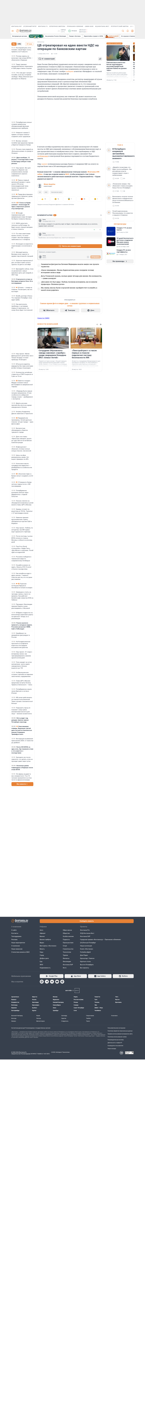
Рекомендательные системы (116, 1039)
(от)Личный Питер (30, 26)
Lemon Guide (89, 26)
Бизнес (42, 936)
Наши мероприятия (18, 943)
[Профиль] (132, 31)
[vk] (52, 982)
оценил (44, 164)
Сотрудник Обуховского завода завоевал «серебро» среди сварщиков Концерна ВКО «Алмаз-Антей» (52, 354)
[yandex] (62, 982)
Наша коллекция (86, 946)
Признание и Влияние (75, 26)
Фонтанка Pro (85, 930)
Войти (44, 257)
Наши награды (112, 1048)
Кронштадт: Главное (87, 958)
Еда (41, 961)
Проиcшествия (68, 943)
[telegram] (47, 982)
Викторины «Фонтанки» (48, 946)
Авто (41, 930)
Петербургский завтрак (120, 26)
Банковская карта (56, 192)
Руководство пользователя (115, 1045)
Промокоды (120, 224)
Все (14, 44)
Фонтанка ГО (43, 26)
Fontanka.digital (85, 952)
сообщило (70, 71)
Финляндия (67, 961)
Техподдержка (16, 936)
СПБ (19, 44)
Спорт (65, 946)
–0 (100, 229)
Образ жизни (67, 930)
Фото (64, 968)
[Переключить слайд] (133, 53)
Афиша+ (43, 933)
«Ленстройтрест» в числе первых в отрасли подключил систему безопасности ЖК (84, 354)
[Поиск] (123, 31)
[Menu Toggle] (12, 31)
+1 (94, 241)
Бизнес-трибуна (45, 939)
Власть (42, 949)
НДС (46, 192)
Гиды (41, 952)
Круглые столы (85, 961)
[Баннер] (36, 36)
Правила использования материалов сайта (120, 1034)
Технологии (67, 952)
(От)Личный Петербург (88, 943)
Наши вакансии (16, 949)
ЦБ (40, 192)
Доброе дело (44, 958)
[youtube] (57, 982)
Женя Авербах (49, 184)
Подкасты (66, 939)
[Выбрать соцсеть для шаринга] (100, 59)
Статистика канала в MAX (20, 952)
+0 (94, 229)
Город (42, 955)
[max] (42, 982)
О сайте (14, 930)
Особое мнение (68, 936)
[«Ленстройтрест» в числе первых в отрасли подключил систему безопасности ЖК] (86, 338)
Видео (42, 943)
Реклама (14, 939)
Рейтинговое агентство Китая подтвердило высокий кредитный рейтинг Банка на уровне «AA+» (117, 66)
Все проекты (84, 968)
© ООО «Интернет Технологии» (60, 1052)
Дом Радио (84, 955)
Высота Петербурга (86, 965)
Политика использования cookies (117, 1037)
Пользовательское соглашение (116, 1028)
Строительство (68, 949)
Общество (66, 933)
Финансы (66, 958)
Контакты (14, 933)
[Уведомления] (127, 31)
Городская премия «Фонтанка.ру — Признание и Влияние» (100, 939)
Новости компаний (47, 324)
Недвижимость (45, 968)
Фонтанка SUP (16, 26)
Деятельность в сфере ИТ (115, 1042)
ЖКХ (41, 965)
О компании (15, 946)
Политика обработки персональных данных (120, 1031)
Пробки (73, 31)
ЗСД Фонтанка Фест (102, 26)
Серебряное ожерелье (57, 26)
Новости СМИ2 (43, 318)
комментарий (48, 59)
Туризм (65, 955)
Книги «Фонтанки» (86, 949)
